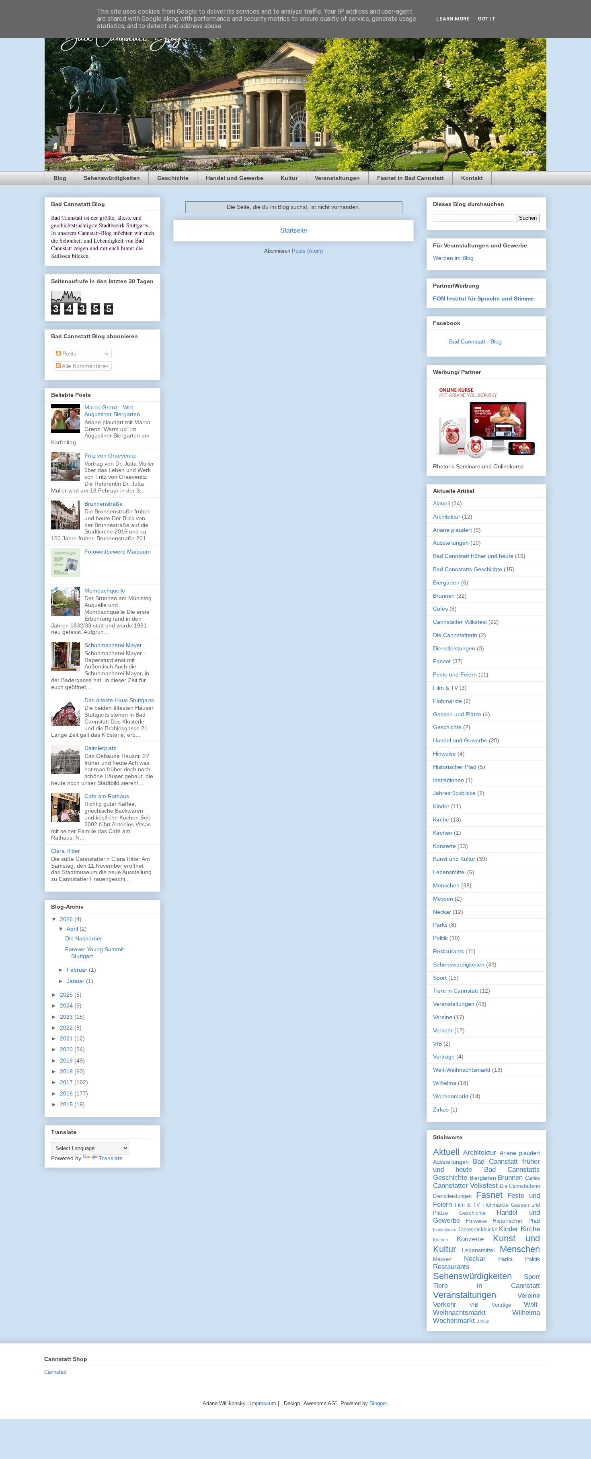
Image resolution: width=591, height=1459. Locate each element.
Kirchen (442, 833)
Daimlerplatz (100, 748)
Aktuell (441, 503)
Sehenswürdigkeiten (112, 178)
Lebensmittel (449, 872)
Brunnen (444, 596)
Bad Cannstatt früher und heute (473, 556)
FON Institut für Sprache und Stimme (483, 298)
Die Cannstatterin (455, 635)
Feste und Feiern (455, 674)
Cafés (440, 608)
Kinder (441, 806)
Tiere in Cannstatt (455, 990)
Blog (59, 178)
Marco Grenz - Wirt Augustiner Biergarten (112, 410)
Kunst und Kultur (454, 859)
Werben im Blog (453, 258)
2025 (67, 994)
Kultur (289, 178)
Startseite (293, 230)
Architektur (446, 516)
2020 (67, 1049)
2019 (67, 1060)
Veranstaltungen (337, 178)
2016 (67, 1093)
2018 (67, 1071)
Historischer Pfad (454, 767)
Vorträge (444, 1056)
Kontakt (472, 178)
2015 (67, 1104)
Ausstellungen (451, 542)
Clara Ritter (65, 851)
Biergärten (446, 582)
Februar (78, 970)
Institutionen (448, 780)
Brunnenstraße (103, 504)
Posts (68, 353)
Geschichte (173, 178)
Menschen (446, 885)
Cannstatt (55, 1372)
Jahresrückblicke (454, 793)
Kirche (441, 819)
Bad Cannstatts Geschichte (467, 569)
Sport (440, 978)
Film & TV (445, 688)
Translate (111, 1158)
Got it (487, 19)
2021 (67, 1038)
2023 (67, 1017)
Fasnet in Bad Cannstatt (410, 178)
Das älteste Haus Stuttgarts (119, 700)
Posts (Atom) (307, 251)
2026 (67, 919)
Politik (440, 938)
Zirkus (441, 1109)
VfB (437, 1043)
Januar (76, 981)
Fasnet (442, 661)
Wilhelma (444, 1083)
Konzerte (444, 846)
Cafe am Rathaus (106, 796)
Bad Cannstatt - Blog (475, 341)
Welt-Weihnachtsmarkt (461, 1070)
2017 (67, 1082)
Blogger (378, 1403)
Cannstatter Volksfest (460, 622)
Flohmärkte (447, 701)
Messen (443, 898)
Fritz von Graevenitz (110, 455)
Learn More (453, 19)
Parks (440, 925)
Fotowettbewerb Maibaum (117, 551)
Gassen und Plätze (457, 714)
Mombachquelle (104, 590)
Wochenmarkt (450, 1096)
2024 (67, 1005)
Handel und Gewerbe (234, 178)
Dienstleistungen (454, 648)
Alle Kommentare (83, 366)
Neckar (442, 912)
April (73, 929)
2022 (67, 1027)
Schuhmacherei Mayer (113, 645)
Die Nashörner (83, 938)
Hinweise (444, 753)
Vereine (442, 1017)
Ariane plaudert (452, 530)
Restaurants (448, 951)
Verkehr (443, 1030)
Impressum (263, 1403)
